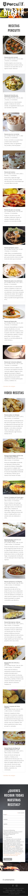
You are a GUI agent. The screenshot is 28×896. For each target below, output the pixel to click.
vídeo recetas (7, 418)
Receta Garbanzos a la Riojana (13, 581)
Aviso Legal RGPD (10, 890)
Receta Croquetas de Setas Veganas (12, 706)
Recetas (7, 60)
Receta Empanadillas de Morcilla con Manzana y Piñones (13, 456)
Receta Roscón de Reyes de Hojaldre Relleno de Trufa (12, 748)
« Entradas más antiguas (9, 386)
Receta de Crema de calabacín (12, 362)
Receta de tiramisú (9, 172)
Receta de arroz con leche (11, 134)
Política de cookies (15, 892)
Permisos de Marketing (9, 830)
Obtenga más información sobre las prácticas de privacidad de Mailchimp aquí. (13, 854)
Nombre (5, 819)
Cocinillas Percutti (10, 59)
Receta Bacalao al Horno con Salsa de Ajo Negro (12, 540)
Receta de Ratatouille (10, 321)
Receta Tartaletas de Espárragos (13, 497)
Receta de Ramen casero (11, 248)
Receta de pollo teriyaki (11, 57)
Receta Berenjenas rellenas (12, 622)
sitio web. (12, 846)
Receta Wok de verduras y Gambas (11, 663)
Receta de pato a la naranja (12, 210)
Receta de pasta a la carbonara (13, 281)
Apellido (5, 824)
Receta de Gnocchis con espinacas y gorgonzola (11, 95)
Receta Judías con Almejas (11, 415)
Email (5, 814)
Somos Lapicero (15, 894)
